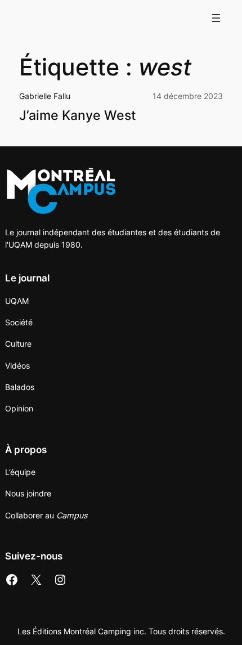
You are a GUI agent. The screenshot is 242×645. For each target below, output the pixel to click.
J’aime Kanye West (77, 115)
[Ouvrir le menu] (216, 18)
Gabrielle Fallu (44, 96)
